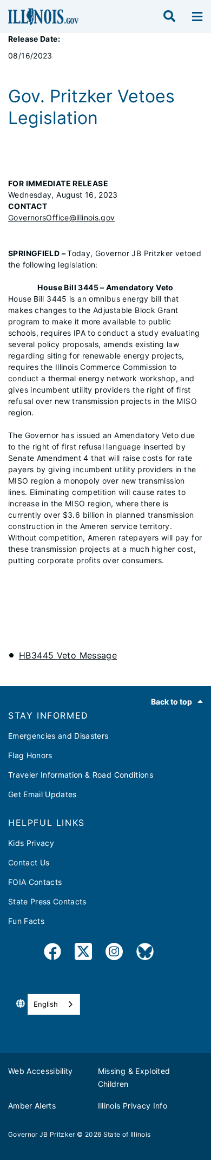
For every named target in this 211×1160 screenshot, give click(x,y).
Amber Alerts (32, 1105)
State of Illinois (127, 1134)
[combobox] (54, 1004)
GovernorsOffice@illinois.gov (61, 217)
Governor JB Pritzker (41, 1134)
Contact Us (28, 862)
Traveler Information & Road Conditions (80, 774)
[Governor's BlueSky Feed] (145, 953)
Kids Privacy (31, 843)
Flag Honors (30, 755)
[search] (169, 17)
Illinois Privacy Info (132, 1105)
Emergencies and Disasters (58, 735)
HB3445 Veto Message (68, 655)
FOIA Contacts (35, 882)
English (46, 1004)
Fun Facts (26, 921)
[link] (52, 953)
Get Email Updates (42, 794)
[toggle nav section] (197, 17)
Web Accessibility (40, 1071)
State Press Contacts (47, 901)
